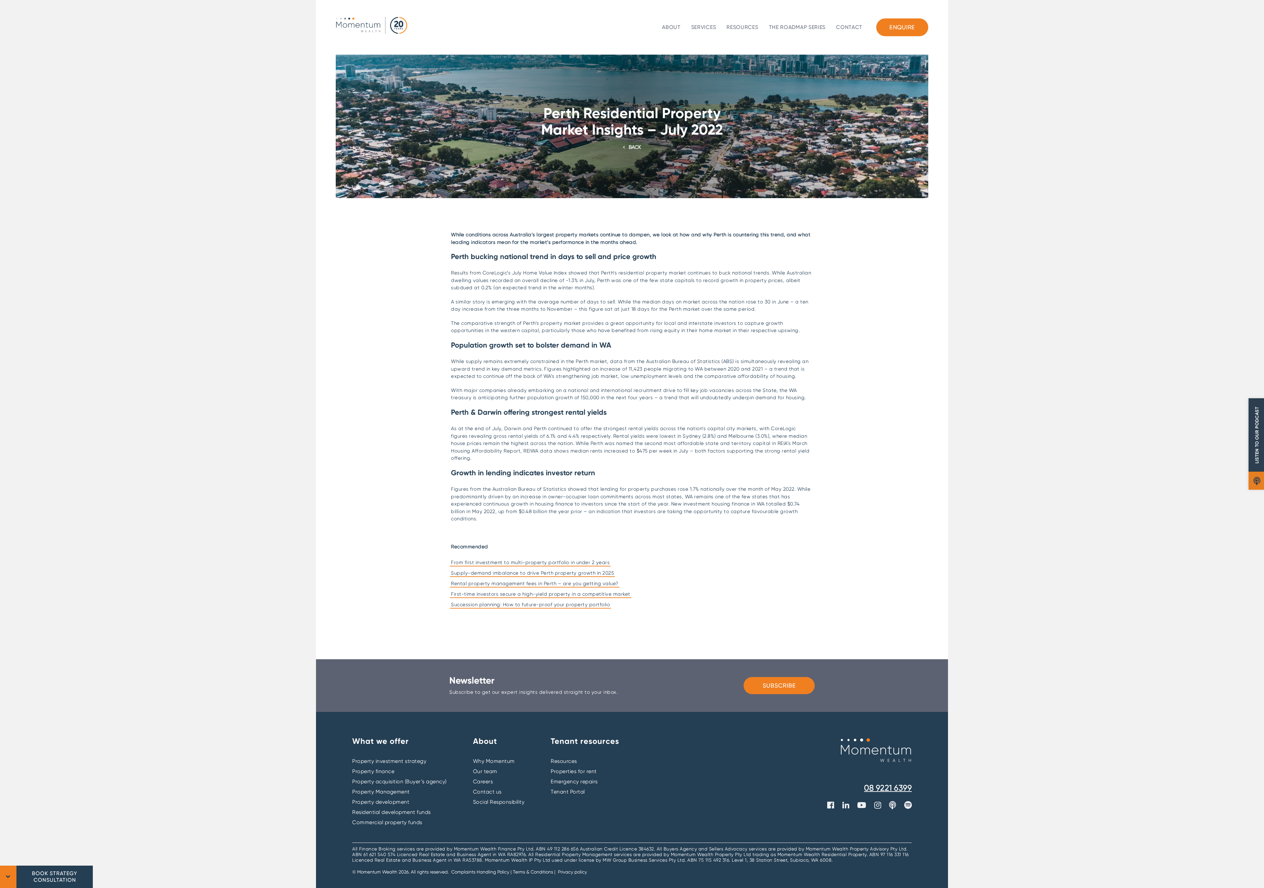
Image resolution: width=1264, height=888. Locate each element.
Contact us (487, 792)
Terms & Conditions (533, 872)
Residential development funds (391, 812)
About (671, 27)
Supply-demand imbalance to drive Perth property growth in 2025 (532, 573)
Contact (849, 27)
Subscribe (779, 685)
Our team (485, 771)
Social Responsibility (499, 802)
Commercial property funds (387, 822)
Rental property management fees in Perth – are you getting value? (535, 584)
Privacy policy (572, 872)
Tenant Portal (568, 792)
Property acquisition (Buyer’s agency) (399, 781)
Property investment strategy (389, 761)
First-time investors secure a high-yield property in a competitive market (540, 594)
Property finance (373, 771)
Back (635, 147)
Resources (742, 27)
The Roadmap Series (797, 27)
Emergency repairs (574, 781)
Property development (380, 802)
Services (703, 27)
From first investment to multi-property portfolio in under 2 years (530, 562)
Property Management (381, 792)
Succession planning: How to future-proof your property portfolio (530, 605)
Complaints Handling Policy (481, 872)
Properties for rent (574, 771)
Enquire (902, 27)
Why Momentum (494, 761)
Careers (483, 781)
